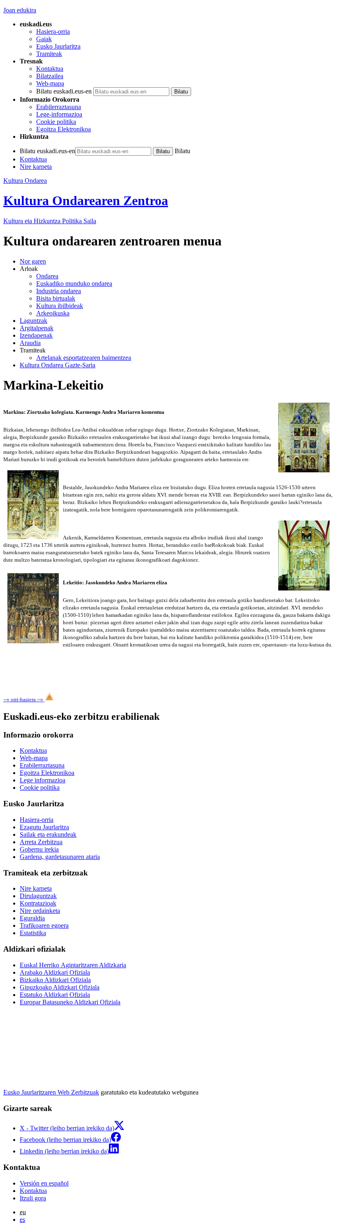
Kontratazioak (38, 903)
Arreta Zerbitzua (41, 841)
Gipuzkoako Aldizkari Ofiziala (59, 987)
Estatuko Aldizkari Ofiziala (55, 994)
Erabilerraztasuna (58, 106)
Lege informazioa (42, 780)
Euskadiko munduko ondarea (74, 283)
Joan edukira (19, 10)
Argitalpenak (36, 327)
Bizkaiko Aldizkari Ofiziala (55, 979)
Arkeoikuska (52, 313)
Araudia (30, 342)
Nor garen (33, 261)
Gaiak (44, 38)
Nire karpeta (36, 166)
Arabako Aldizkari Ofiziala (55, 972)
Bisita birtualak (55, 298)
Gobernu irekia (39, 849)
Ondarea (47, 276)
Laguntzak (33, 320)
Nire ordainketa (40, 910)
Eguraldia (32, 918)
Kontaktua (49, 68)
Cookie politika (56, 121)
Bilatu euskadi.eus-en (64, 91)
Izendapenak (36, 335)
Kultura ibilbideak (59, 305)
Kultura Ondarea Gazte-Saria (57, 365)
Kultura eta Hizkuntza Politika (49, 220)
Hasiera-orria (53, 31)
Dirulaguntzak (38, 895)
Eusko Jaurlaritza (58, 46)
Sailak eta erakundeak (48, 834)
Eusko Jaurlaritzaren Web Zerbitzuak (51, 1092)
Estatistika (33, 932)
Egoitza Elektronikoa (63, 129)
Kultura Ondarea (25, 180)
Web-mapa (50, 83)
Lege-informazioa (59, 114)
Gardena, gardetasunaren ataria (60, 856)
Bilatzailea (49, 75)
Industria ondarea (58, 290)
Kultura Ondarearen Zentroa (85, 200)
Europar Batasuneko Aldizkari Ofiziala (70, 1002)
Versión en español (44, 1183)
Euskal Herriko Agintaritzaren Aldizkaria (73, 965)
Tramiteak (49, 53)
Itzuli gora (33, 1198)
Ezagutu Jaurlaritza (44, 827)
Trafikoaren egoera (44, 925)
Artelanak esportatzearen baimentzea (83, 357)
